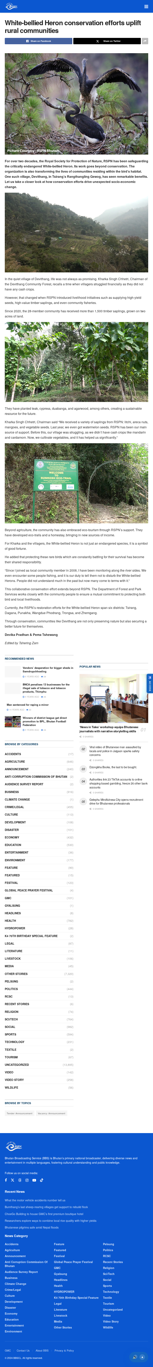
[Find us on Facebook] (6, 1180)
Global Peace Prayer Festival (29, 890)
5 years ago (32, 676)
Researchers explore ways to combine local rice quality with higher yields (50, 1221)
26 (44, 696)
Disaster (12, 830)
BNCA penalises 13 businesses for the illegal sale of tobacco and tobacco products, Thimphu (46, 688)
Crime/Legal (14, 807)
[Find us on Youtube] (34, 1180)
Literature (13, 951)
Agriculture (15, 761)
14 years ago (16, 709)
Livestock (13, 958)
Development (15, 822)
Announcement (17, 769)
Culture (11, 814)
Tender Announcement (19, 1113)
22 (29, 709)
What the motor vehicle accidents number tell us (35, 1200)
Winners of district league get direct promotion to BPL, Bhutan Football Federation (45, 721)
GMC (8, 898)
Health (10, 921)
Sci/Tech (11, 1019)
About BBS (42, 1350)
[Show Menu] (146, 6)
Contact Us (23, 1350)
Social (10, 1027)
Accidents (13, 754)
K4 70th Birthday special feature (31, 936)
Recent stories (17, 1004)
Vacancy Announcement (51, 1113)
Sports (10, 1034)
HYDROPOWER (15, 928)
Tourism (11, 1057)
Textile (10, 1050)
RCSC (9, 996)
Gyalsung (12, 905)
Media (9, 966)
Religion (11, 1012)
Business (12, 792)
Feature (11, 868)
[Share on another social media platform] (145, 41)
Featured (12, 875)
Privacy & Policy (64, 1350)
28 (44, 676)
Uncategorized (17, 1065)
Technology (14, 1042)
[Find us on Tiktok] (41, 1180)
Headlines (13, 913)
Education (13, 845)
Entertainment (16, 852)
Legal (9, 943)
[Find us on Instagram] (27, 1180)
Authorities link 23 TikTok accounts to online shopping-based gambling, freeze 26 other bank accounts (118, 783)
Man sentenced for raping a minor (28, 705)
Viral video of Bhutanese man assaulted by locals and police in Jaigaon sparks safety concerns (115, 751)
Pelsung (11, 981)
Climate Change (17, 799)
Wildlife (11, 1087)
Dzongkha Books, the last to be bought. (113, 767)
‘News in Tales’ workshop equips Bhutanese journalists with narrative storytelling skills (108, 729)
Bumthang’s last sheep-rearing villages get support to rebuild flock (46, 1207)
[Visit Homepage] (11, 6)
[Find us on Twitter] (12, 1180)
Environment (15, 860)
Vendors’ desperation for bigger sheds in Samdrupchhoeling (48, 669)
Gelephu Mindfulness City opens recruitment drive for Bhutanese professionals (116, 802)
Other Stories (16, 974)
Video (9, 1072)
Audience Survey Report (24, 784)
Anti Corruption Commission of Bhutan (36, 777)
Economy (12, 837)
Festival (11, 883)
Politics (11, 989)
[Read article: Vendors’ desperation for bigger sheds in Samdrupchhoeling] (13, 671)
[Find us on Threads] (20, 1180)
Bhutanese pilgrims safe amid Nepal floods (32, 1227)
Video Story (14, 1080)
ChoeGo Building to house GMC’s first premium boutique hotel (44, 1214)
